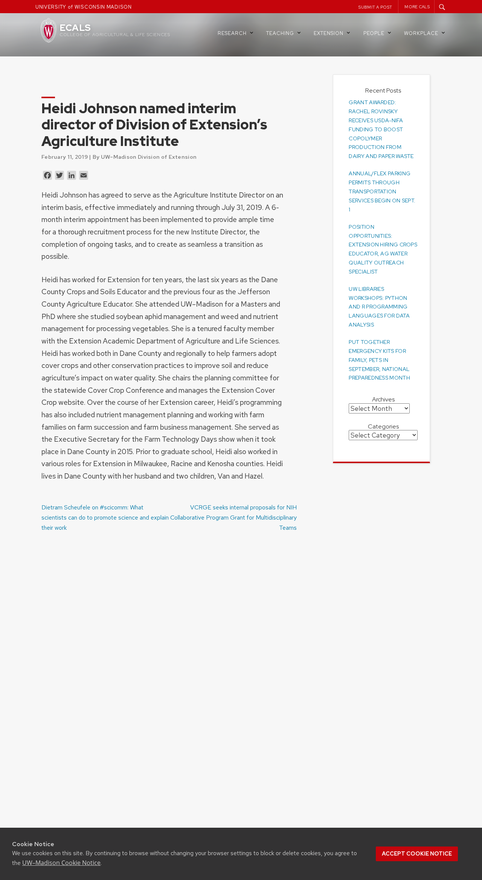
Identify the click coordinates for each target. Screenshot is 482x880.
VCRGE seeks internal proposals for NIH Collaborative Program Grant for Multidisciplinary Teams (233, 517)
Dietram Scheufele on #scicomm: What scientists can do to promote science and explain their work (105, 517)
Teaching (280, 33)
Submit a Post (375, 7)
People (373, 33)
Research (232, 33)
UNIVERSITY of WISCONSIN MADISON (83, 7)
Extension (328, 33)
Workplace (421, 33)
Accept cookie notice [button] (417, 853)
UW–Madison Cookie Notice (61, 863)
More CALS (417, 6)
